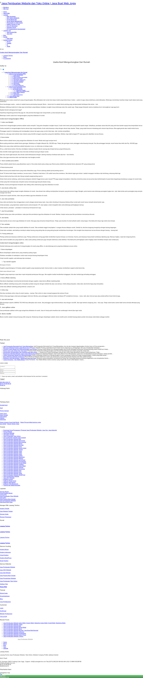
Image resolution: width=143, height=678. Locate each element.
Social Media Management (14, 21)
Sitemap (5, 648)
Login (1, 608)
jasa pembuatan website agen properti (14, 437)
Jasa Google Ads (12, 32)
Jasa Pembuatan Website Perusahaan (14, 461)
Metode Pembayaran (6, 613)
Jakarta (2, 418)
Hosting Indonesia (5, 552)
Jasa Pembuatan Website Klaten (13, 455)
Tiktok (8, 46)
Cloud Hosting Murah (6, 493)
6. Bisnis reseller (13, 97)
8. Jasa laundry (16, 83)
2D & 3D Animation (12, 26)
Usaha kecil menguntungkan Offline (17, 73)
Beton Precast (25, 422)
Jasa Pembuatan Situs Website (9, 496)
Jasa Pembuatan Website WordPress (14, 475)
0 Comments (7, 58)
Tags (4, 647)
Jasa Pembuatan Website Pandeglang (14, 633)
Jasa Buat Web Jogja (6, 502)
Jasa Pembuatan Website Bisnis (12, 443)
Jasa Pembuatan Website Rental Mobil (14, 463)
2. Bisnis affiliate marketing (19, 92)
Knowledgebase (5, 596)
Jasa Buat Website (8, 433)
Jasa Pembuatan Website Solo (12, 470)
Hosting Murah (4, 549)
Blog (4, 35)
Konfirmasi (3, 611)
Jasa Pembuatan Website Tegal (12, 473)
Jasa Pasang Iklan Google (7, 499)
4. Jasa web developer (18, 94)
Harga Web (6, 13)
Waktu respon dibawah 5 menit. (22, 91)
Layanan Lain (7, 30)
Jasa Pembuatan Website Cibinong (13, 632)
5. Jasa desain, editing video (19, 79)
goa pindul (3, 424)
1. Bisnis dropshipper (17, 88)
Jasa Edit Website (5, 572)
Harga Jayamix (4, 422)
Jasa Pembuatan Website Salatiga (13, 464)
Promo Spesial (4, 410)
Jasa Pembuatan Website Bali (12, 439)
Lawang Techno (8, 55)
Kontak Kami (4, 405)
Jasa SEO (9, 34)
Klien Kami (10, 38)
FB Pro (9, 41)
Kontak (5, 37)
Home (5, 12)
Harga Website (7, 431)
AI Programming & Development (16, 29)
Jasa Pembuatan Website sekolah (13, 467)
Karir (1, 408)
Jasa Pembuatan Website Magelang (14, 457)
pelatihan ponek (8, 479)
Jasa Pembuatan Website (7, 567)
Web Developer (11, 16)
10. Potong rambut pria (18, 85)
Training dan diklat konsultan (11, 485)
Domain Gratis (4, 514)
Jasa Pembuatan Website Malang (13, 458)
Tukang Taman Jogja (13, 424)
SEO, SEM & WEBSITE (13, 18)
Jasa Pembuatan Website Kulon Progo (14, 635)
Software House (11, 27)
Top (1, 674)
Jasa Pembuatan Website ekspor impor (14, 448)
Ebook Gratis (4, 593)
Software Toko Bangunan (10, 484)
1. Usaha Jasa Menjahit (18, 75)
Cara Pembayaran (5, 601)
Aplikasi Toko (4, 584)
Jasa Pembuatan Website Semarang (14, 469)
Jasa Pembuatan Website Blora (12, 629)
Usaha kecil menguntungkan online (17, 86)
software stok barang (9, 482)
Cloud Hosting (4, 555)
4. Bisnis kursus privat (18, 78)
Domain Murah (4, 491)
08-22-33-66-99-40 (5, 383)
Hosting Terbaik (4, 508)
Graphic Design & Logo (13, 24)
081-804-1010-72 (5, 382)
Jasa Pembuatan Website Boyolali (13, 445)
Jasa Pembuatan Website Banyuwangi (14, 442)
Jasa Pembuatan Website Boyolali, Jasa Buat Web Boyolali (20, 630)
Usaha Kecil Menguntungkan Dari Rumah (14, 52)
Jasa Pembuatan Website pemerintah (14, 460)
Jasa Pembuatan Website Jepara (13, 449)
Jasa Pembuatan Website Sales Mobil (14, 466)
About (5, 643)
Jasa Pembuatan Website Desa (12, 446)
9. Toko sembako (16, 84)
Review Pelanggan (5, 517)
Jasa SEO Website (8, 478)
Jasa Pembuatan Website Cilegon (13, 636)
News (5, 57)
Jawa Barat (3, 416)
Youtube (9, 43)
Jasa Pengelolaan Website (11, 476)
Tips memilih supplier (18, 89)
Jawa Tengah (4, 415)
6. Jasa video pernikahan (18, 80)
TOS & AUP (3, 616)
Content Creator (7, 40)
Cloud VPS (3, 494)
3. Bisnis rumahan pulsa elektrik (20, 77)
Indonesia (3, 419)
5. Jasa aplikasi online (14, 96)
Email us (2, 385)
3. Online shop (16, 93)
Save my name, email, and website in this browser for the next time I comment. (25, 376)
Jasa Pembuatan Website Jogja (12, 451)
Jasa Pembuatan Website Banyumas (14, 440)
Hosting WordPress (5, 558)
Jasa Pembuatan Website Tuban (12, 624)
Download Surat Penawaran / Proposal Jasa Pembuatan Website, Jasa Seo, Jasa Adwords (30, 430)
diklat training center (35, 422)
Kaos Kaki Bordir (14, 422)
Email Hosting (4, 560)
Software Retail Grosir (9, 481)
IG (7, 45)
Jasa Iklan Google (8, 434)
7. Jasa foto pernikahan (18, 82)
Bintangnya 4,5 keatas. (21, 90)
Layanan (5, 15)
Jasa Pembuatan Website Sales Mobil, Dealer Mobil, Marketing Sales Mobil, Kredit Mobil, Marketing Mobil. (34, 623)
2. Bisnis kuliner (16, 76)
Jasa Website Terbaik (6, 511)
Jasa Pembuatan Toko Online (12, 436)
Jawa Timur (3, 413)
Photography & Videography (15, 23)
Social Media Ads (12, 19)
